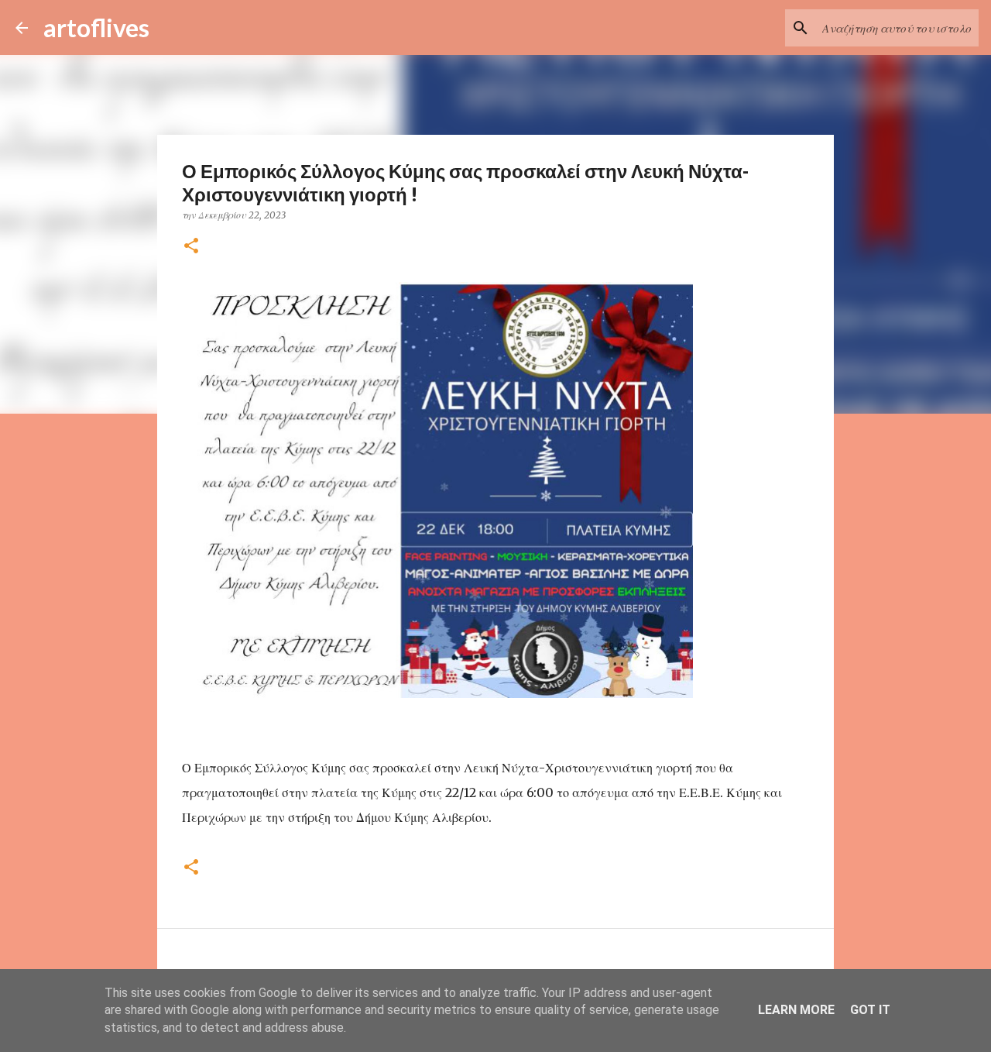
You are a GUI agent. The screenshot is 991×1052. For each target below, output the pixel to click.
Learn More (796, 1009)
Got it (870, 1009)
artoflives (96, 27)
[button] (191, 246)
